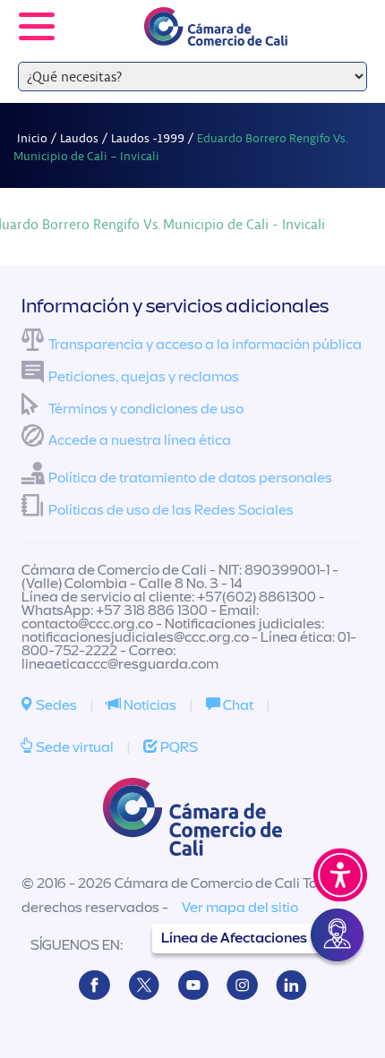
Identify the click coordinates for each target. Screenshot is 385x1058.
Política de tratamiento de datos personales (190, 478)
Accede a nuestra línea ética (139, 440)
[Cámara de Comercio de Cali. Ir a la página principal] (215, 34)
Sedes (55, 705)
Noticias (148, 705)
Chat (236, 705)
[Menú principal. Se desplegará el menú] (36, 26)
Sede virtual (73, 747)
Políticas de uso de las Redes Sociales (171, 510)
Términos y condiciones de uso (146, 409)
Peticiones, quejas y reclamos (143, 377)
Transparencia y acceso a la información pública (205, 345)
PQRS (178, 747)
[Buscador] (345, 14)
